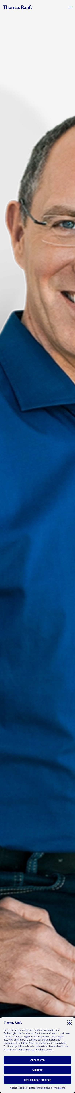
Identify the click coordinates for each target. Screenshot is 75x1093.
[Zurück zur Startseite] (17, 7)
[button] (69, 1022)
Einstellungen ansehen (37, 1079)
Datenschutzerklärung (40, 1088)
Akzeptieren (37, 1059)
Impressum (59, 1088)
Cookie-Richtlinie (18, 1088)
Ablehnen (37, 1069)
